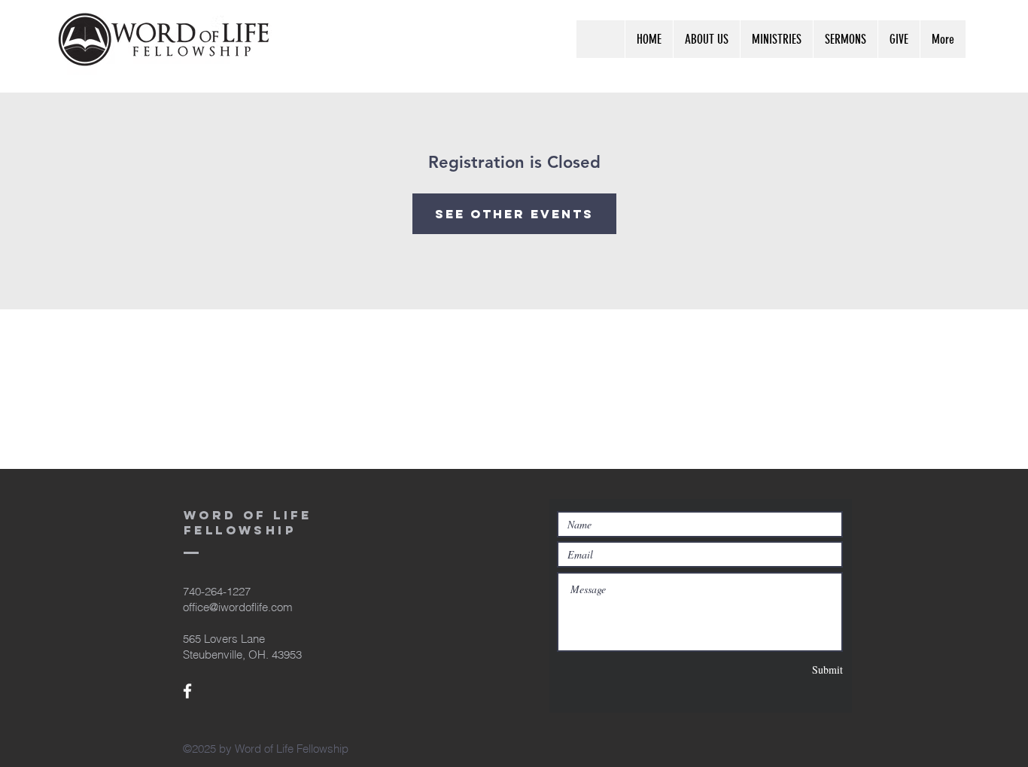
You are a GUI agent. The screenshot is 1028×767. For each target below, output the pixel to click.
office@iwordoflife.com (238, 607)
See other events (514, 213)
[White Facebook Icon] (187, 691)
